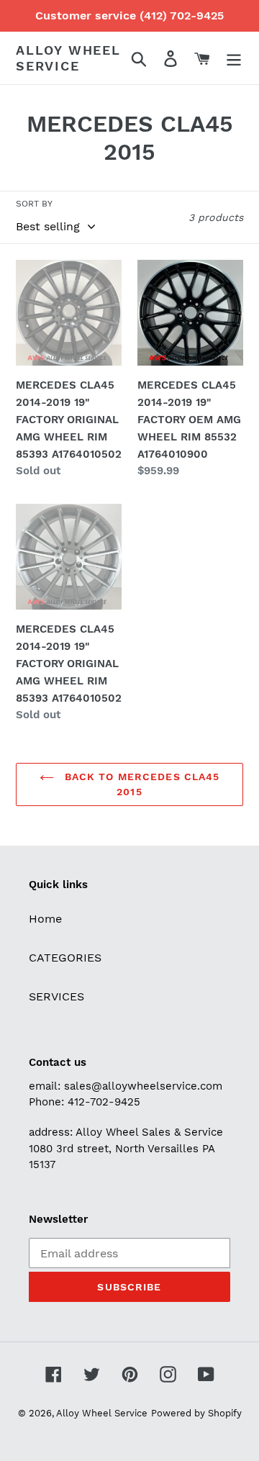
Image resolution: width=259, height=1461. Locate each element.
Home (45, 919)
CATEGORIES (65, 957)
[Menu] (234, 58)
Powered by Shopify (196, 1413)
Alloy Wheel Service (68, 57)
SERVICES (56, 996)
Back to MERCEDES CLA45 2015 (140, 784)
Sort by (34, 204)
